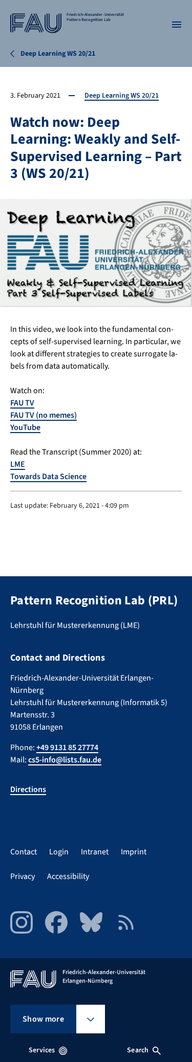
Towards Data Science (48, 476)
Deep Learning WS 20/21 (121, 96)
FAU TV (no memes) (43, 415)
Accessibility (68, 876)
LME (17, 464)
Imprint (133, 851)
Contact (23, 851)
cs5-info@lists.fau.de (64, 759)
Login (59, 851)
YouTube (25, 427)
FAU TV (22, 403)
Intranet (95, 851)
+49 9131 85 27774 (67, 747)
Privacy (22, 876)
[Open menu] (176, 24)
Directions (28, 789)
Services (42, 1050)
